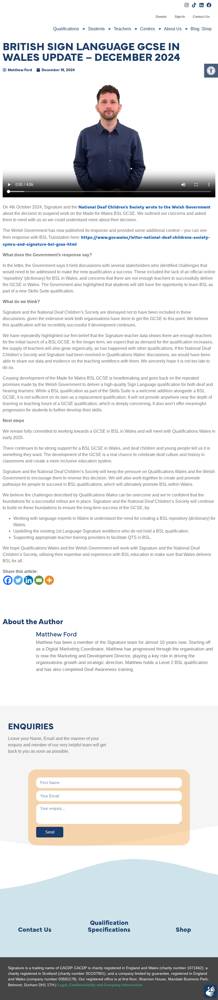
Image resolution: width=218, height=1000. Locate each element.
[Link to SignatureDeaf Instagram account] (186, 5)
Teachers (122, 29)
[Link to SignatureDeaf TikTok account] (194, 5)
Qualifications (66, 29)
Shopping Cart (148, 17)
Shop (207, 29)
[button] (211, 71)
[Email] (39, 580)
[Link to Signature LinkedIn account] (201, 5)
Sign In (180, 17)
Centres (147, 29)
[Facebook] (7, 580)
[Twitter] (18, 580)
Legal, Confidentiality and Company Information (99, 984)
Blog (195, 29)
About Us (173, 29)
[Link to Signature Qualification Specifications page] (109, 898)
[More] (49, 580)
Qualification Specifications (109, 925)
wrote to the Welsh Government (178, 207)
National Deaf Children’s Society (111, 207)
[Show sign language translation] (210, 991)
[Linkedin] (28, 580)
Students (96, 29)
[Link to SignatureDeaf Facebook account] (209, 5)
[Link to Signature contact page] (35, 898)
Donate (161, 17)
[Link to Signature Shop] (183, 898)
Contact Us (201, 17)
